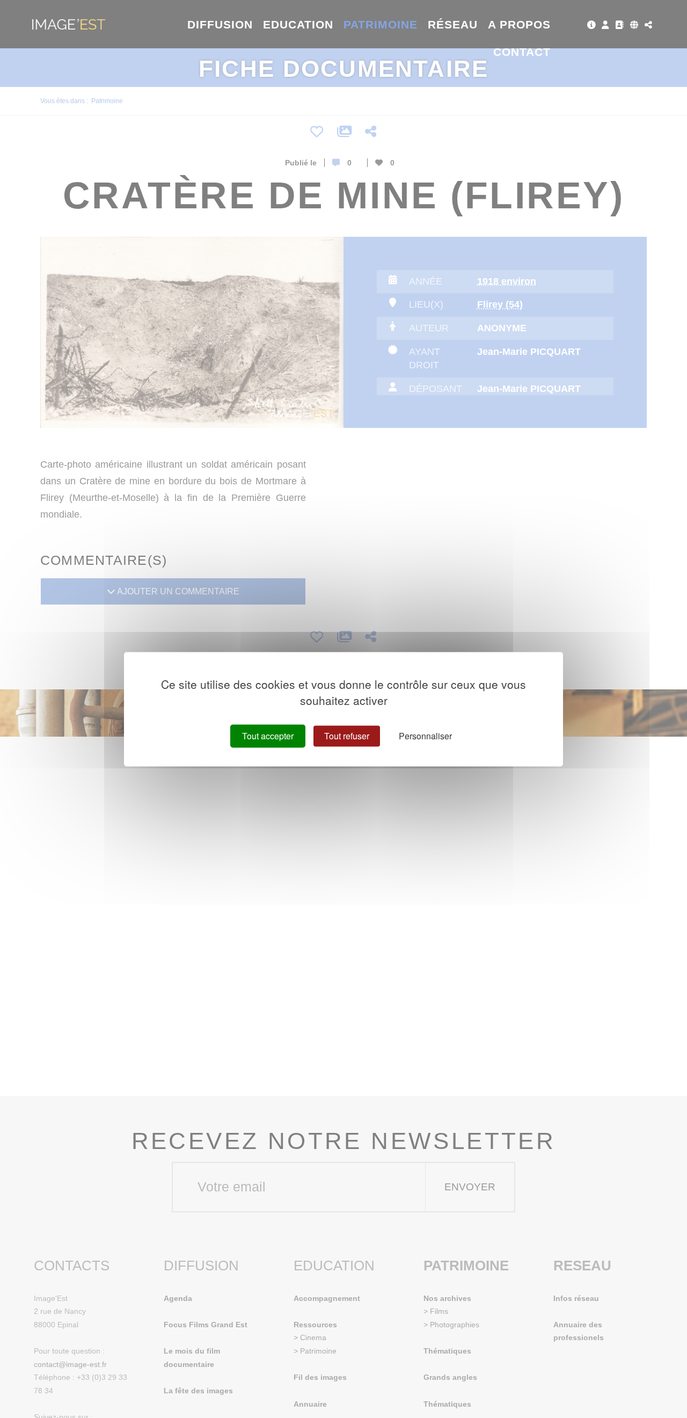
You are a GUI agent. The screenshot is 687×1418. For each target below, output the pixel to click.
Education (298, 24)
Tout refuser (346, 736)
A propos (519, 24)
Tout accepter (268, 736)
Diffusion (220, 24)
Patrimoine (381, 24)
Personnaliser (425, 736)
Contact (522, 52)
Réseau (453, 24)
